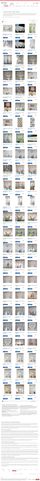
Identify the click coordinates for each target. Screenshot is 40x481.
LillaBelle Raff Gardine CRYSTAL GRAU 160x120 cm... (32, 238)
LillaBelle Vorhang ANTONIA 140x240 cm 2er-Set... (19, 66)
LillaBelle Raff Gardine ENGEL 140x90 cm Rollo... (32, 113)
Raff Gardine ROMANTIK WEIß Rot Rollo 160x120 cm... (7, 97)
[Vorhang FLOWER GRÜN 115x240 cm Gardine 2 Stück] (32, 28)
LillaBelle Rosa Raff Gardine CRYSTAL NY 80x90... (32, 270)
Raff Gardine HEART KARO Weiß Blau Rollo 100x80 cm (7, 34)
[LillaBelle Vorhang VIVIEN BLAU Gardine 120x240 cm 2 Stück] (32, 122)
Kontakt (14, 469)
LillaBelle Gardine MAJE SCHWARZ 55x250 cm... (19, 348)
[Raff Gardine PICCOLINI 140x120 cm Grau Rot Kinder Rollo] (7, 106)
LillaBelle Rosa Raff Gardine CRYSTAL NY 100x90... (7, 285)
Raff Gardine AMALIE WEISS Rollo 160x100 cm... (19, 50)
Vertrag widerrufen (14, 470)
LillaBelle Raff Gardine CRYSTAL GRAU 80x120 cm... (19, 238)
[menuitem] (20, 3)
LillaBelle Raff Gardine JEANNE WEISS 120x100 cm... (19, 254)
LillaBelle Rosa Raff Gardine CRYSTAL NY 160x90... (7, 301)
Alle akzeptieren (33, 479)
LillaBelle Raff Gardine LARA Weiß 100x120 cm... (19, 364)
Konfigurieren (37, 479)
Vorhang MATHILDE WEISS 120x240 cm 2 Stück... (7, 144)
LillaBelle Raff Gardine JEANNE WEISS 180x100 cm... (19, 160)
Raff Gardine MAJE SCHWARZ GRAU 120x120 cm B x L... (7, 348)
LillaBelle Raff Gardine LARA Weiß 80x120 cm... (7, 364)
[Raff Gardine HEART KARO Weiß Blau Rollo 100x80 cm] (7, 28)
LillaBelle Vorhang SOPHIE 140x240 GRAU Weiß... (7, 66)
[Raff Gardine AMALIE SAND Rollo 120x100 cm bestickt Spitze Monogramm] (7, 75)
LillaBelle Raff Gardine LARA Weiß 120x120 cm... (32, 364)
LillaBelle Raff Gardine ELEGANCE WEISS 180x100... (7, 160)
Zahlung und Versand (20, 469)
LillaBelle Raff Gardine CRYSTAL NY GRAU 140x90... (32, 317)
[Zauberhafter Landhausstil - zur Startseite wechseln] (7, 4)
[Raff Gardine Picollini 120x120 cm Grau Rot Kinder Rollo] (32, 91)
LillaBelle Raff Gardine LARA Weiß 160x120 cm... (7, 380)
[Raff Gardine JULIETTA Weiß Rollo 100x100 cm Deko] (32, 44)
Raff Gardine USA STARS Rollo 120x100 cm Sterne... (19, 97)
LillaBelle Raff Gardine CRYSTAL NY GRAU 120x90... (19, 317)
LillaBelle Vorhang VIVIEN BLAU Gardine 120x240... (31, 128)
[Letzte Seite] (5, 21)
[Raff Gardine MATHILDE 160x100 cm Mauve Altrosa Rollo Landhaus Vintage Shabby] (32, 169)
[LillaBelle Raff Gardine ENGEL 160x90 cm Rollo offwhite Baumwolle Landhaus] (7, 122)
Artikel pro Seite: (33, 21)
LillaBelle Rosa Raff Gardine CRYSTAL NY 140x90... (32, 285)
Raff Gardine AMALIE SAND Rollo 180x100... (19, 81)
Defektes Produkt (3, 469)
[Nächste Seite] (3, 21)
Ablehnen (29, 479)
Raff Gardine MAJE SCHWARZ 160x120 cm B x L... (32, 332)
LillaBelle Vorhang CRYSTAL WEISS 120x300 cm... (7, 50)
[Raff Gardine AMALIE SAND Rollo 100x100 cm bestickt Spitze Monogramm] (32, 59)
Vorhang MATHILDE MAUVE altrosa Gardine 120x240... (19, 191)
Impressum (36, 469)
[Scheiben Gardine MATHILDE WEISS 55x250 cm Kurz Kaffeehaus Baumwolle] (32, 138)
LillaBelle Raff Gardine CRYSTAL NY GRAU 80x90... (7, 317)
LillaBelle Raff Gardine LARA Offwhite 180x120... (7, 395)
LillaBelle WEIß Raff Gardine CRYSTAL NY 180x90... (32, 207)
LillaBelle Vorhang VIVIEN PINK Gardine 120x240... (19, 128)
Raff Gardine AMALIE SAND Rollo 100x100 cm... (32, 66)
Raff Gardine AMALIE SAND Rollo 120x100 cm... (7, 81)
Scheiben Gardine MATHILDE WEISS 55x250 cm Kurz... (32, 144)
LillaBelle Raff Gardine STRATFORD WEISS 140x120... (19, 113)
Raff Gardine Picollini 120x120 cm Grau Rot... (32, 97)
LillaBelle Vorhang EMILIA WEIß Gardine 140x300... (31, 395)
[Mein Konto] (35, 3)
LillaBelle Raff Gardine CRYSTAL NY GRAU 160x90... (7, 332)
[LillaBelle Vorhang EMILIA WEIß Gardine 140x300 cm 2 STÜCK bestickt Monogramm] (32, 389)
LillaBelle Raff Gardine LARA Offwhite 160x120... (32, 380)
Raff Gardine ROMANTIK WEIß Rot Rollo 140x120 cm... (32, 81)
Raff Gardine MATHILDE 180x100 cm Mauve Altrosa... (7, 191)
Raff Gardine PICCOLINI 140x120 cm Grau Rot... (7, 113)
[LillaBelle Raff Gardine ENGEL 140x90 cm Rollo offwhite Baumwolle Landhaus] (32, 106)
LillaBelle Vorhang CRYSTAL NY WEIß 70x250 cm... (32, 191)
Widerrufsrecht (25, 469)
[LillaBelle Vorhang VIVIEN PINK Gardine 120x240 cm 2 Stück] (20, 122)
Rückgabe (9, 469)
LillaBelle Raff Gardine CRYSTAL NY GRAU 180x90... (19, 332)
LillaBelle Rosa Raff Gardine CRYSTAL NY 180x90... (19, 301)
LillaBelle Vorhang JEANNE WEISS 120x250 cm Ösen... (7, 270)
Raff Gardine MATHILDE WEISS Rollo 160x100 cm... (19, 144)
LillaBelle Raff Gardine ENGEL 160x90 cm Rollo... (7, 128)
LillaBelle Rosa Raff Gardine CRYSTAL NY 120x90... (19, 285)
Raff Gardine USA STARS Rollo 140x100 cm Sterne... (6, 175)
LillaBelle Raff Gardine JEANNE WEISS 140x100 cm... (7, 254)
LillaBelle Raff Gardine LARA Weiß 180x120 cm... (19, 380)
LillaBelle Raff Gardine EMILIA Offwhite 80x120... (19, 395)
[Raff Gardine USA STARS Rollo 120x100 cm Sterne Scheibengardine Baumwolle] (20, 91)
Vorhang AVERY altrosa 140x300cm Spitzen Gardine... (32, 348)
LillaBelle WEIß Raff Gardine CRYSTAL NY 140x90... (20, 207)
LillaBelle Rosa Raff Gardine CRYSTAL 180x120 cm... (7, 238)
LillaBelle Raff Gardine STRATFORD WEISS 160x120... (32, 254)
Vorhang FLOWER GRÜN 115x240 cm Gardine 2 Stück (32, 34)
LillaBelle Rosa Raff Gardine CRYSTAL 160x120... (32, 223)
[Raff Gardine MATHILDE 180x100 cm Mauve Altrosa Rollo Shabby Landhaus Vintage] (7, 185)
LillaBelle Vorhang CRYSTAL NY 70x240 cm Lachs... (31, 301)
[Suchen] (25, 3)
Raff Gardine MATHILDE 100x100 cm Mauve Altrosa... (19, 175)
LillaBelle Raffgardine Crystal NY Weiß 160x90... (7, 207)
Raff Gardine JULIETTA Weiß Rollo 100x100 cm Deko (32, 50)
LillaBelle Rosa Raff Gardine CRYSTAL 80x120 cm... (7, 223)
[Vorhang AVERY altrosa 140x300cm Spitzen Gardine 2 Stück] (32, 342)
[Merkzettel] (33, 3)
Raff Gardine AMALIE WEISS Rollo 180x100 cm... (19, 34)
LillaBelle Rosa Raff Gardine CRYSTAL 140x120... (19, 223)
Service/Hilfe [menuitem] (3, 0)
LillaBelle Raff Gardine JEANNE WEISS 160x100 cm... (32, 160)
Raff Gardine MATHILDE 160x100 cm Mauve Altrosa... (32, 175)
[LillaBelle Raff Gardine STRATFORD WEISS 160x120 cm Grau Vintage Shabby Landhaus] (32, 248)
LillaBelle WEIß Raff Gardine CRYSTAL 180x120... (20, 270)
